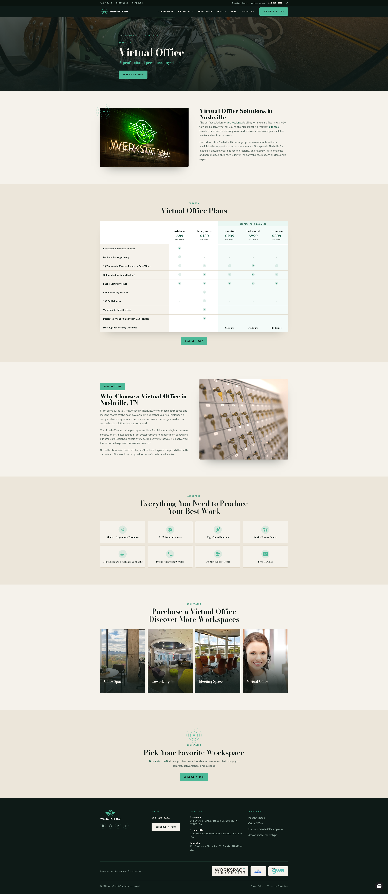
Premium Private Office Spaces (265, 829)
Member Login (258, 3)
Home (121, 35)
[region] (194, 276)
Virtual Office (255, 823)
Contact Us (247, 11)
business (274, 126)
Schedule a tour (133, 74)
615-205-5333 (275, 3)
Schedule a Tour (273, 11)
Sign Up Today (194, 341)
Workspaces (184, 11)
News (233, 11)
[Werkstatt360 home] (114, 11)
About (220, 11)
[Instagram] (110, 826)
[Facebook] (103, 826)
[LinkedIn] (118, 826)
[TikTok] (287, 3)
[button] (379, 886)
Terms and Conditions (277, 886)
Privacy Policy (257, 886)
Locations (164, 11)
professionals (235, 122)
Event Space (205, 11)
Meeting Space (256, 818)
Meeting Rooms (240, 3)
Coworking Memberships (262, 835)
